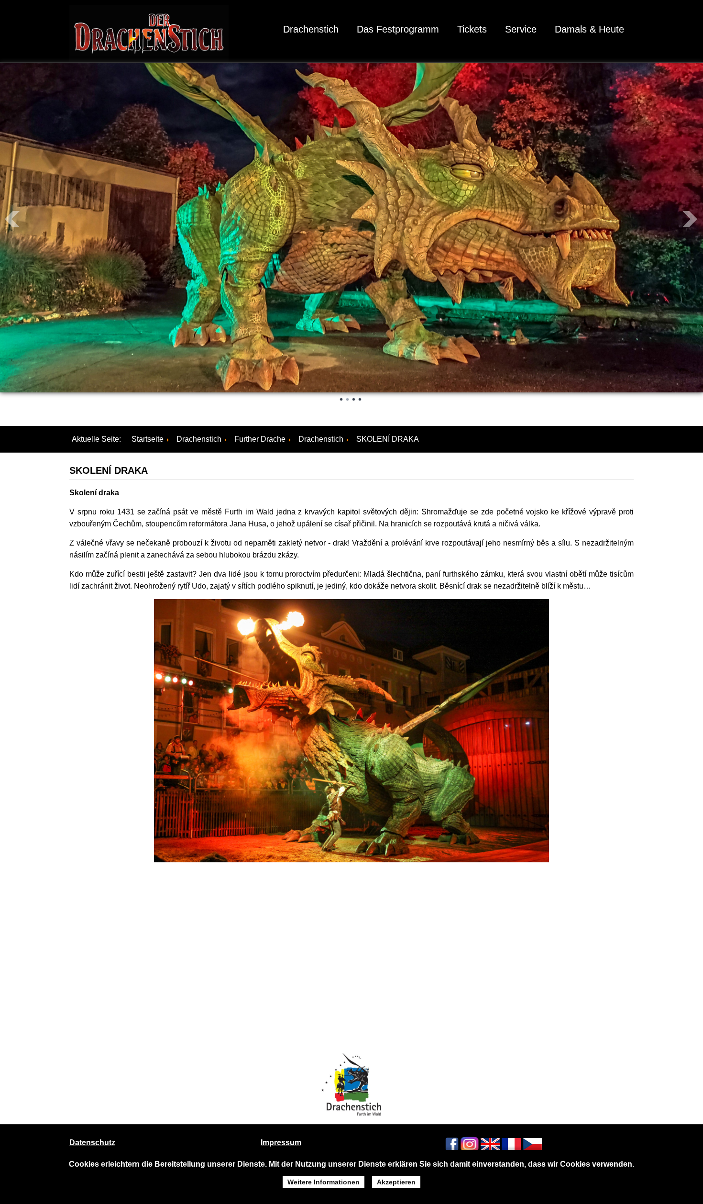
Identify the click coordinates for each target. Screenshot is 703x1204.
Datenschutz (92, 1142)
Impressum (281, 1142)
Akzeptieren (396, 1182)
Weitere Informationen (323, 1182)
